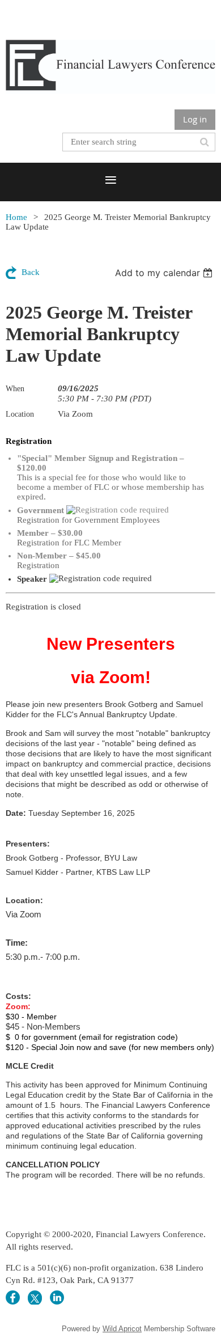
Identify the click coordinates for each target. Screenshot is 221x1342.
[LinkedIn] (57, 1297)
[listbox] (165, 273)
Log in (195, 119)
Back (31, 272)
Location (20, 414)
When (15, 388)
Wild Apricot (122, 1328)
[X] (35, 1297)
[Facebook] (13, 1297)
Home (16, 217)
